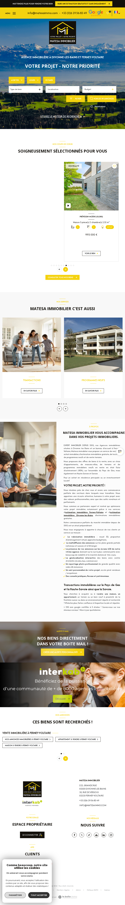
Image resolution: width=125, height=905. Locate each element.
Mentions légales (63, 890)
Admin (78, 890)
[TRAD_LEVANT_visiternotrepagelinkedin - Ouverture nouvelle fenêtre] (103, 835)
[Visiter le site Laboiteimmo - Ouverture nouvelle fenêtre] (67, 897)
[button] (65, 269)
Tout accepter (39, 895)
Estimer (49, 80)
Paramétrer (15, 895)
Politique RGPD (92, 890)
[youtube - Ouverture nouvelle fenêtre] (96, 835)
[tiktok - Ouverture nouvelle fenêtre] (89, 835)
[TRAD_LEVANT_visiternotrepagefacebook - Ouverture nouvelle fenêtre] (74, 835)
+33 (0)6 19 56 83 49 (74, 13)
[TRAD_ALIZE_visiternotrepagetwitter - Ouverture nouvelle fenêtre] (81, 835)
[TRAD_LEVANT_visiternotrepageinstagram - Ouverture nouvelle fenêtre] (111, 835)
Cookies (107, 890)
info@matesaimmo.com (43, 13)
